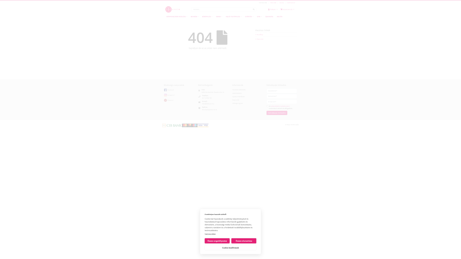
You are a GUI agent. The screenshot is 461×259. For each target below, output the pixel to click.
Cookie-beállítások (230, 248)
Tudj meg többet (210, 234)
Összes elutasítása (244, 241)
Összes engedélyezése (217, 241)
